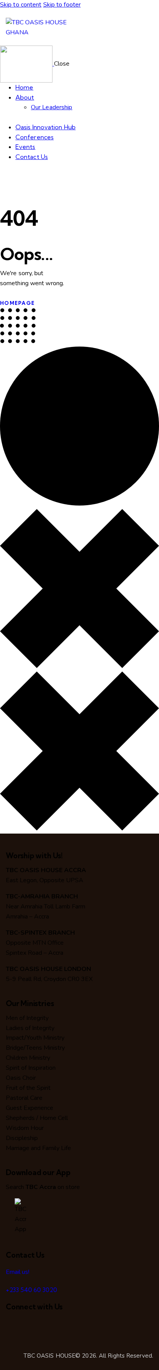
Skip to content (21, 4)
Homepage (17, 303)
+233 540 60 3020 (31, 1290)
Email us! (17, 1272)
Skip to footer (62, 4)
